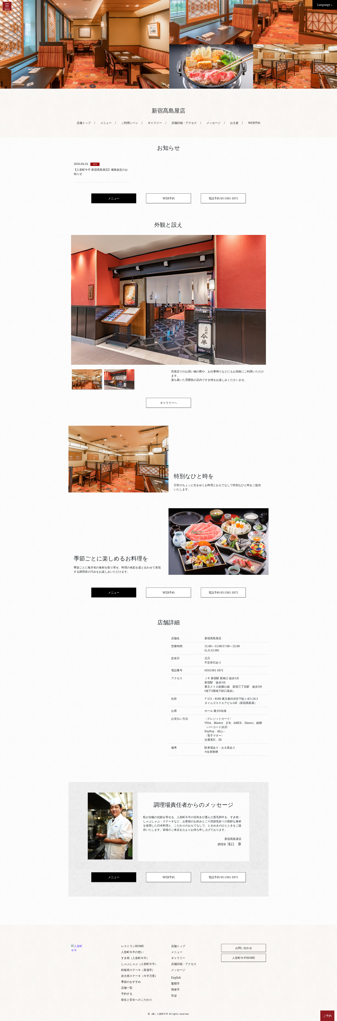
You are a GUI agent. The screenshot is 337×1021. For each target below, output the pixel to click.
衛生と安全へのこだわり (136, 1000)
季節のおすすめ (131, 982)
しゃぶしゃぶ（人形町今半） (139, 964)
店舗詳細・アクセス (184, 123)
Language (324, 5)
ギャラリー (155, 123)
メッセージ (213, 123)
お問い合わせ (243, 948)
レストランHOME (132, 946)
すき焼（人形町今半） (135, 958)
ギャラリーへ (168, 403)
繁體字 (175, 983)
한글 (174, 995)
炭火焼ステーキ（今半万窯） (139, 976)
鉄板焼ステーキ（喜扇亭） (138, 970)
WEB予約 (254, 123)
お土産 (234, 123)
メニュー (106, 123)
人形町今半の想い (132, 952)
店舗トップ (84, 123)
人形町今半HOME (243, 958)
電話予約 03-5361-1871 (223, 198)
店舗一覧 (126, 988)
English (176, 977)
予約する (126, 994)
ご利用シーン (129, 123)
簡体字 (175, 989)
